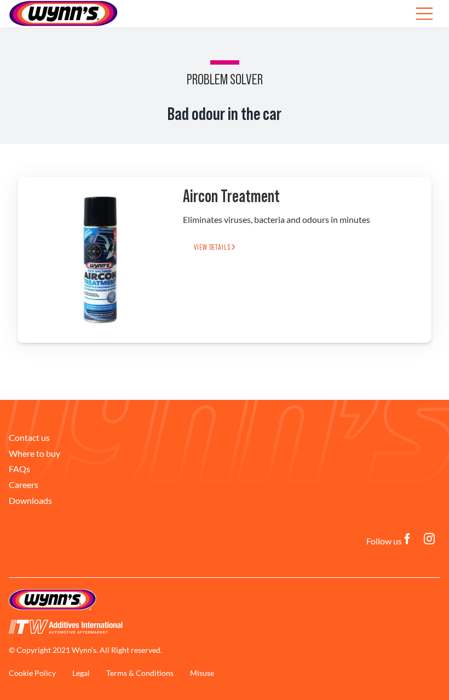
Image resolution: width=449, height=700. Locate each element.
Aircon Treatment (231, 196)
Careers (23, 484)
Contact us (29, 437)
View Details (213, 247)
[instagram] (429, 538)
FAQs (19, 468)
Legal (81, 673)
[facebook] (407, 538)
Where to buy (34, 453)
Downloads (30, 500)
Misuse (202, 673)
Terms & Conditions (140, 673)
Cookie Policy (32, 673)
